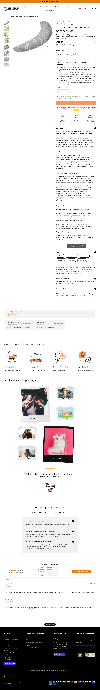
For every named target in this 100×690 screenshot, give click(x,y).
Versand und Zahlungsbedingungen (32, 646)
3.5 (58, 22)
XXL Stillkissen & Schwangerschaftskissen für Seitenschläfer (25, 16)
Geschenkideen (38, 7)
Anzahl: (58, 88)
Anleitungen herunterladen (76, 246)
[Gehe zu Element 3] (6, 35)
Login (68, 670)
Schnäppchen (50, 10)
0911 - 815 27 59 (62, 644)
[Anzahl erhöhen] (68, 91)
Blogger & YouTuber (32, 637)
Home (5, 16)
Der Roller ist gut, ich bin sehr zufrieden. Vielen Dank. (14, 322)
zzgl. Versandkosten (78, 45)
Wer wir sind (29, 640)
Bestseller (28, 7)
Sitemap (32, 670)
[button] (41, 567)
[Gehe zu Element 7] (6, 59)
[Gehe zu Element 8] (6, 66)
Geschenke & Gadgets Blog (34, 642)
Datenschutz (50, 670)
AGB (56, 670)
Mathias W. (40, 322)
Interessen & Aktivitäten (53, 7)
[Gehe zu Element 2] (6, 28)
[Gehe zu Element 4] (6, 41)
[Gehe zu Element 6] (6, 53)
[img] (8, 584)
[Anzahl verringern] (58, 91)
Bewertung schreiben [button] (81, 571)
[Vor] (67, 2)
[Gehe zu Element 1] (6, 23)
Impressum (62, 670)
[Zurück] (32, 2)
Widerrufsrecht (40, 670)
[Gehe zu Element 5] (6, 47)
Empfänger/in (69, 7)
